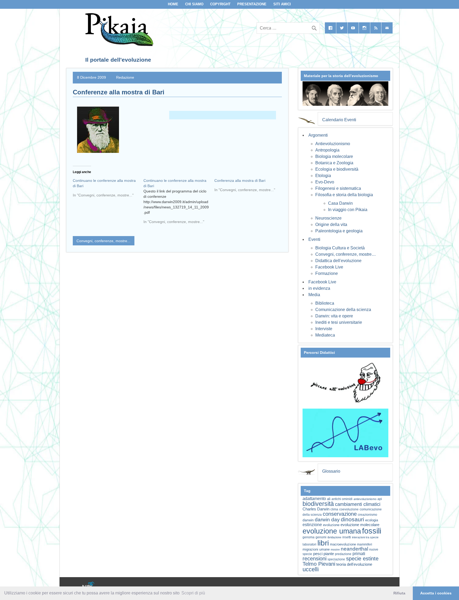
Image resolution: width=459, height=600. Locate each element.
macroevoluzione (343, 544)
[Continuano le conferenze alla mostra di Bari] (108, 190)
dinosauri (352, 519)
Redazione (125, 77)
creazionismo (367, 514)
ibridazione (334, 537)
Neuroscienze (328, 218)
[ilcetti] (88, 585)
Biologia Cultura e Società (340, 248)
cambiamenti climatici (357, 504)
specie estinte (362, 558)
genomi (321, 537)
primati (358, 553)
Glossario (331, 471)
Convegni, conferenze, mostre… (345, 254)
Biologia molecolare (334, 156)
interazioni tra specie (365, 537)
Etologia (323, 175)
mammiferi (364, 544)
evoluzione (331, 525)
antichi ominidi (342, 499)
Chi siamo (194, 4)
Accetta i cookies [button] (436, 593)
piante (329, 554)
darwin (308, 520)
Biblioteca (324, 303)
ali (328, 499)
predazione (343, 554)
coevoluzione (349, 509)
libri (323, 543)
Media (314, 294)
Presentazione (251, 4)
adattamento (314, 498)
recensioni (314, 558)
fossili (371, 530)
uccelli (311, 569)
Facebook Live (329, 267)
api (379, 499)
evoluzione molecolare (360, 524)
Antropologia (327, 150)
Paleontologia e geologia (339, 231)
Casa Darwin (340, 203)
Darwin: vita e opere (334, 316)
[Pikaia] (118, 44)
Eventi (314, 239)
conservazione (340, 514)
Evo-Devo (324, 182)
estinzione (312, 524)
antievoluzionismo (365, 499)
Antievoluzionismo (332, 143)
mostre (335, 549)
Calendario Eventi (339, 120)
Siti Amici (282, 4)
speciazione (336, 559)
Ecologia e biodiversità (336, 169)
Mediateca (325, 335)
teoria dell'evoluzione (354, 564)
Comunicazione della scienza (343, 309)
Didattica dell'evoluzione (338, 260)
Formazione (326, 273)
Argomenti (318, 135)
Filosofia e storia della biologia (344, 194)
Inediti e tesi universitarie (338, 322)
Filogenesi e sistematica (338, 188)
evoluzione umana (332, 531)
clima (334, 509)
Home (173, 4)
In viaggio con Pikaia (347, 209)
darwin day (327, 519)
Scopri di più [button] (193, 593)
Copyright (220, 4)
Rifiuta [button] (399, 593)
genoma (308, 537)
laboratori (309, 544)
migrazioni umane (316, 549)
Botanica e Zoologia (334, 163)
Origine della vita (331, 224)
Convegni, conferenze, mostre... (103, 241)
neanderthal (354, 549)
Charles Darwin (316, 509)
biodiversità (318, 503)
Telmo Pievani (319, 564)
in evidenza (319, 288)
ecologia (371, 520)
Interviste (323, 328)
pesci (317, 554)
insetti (346, 537)
